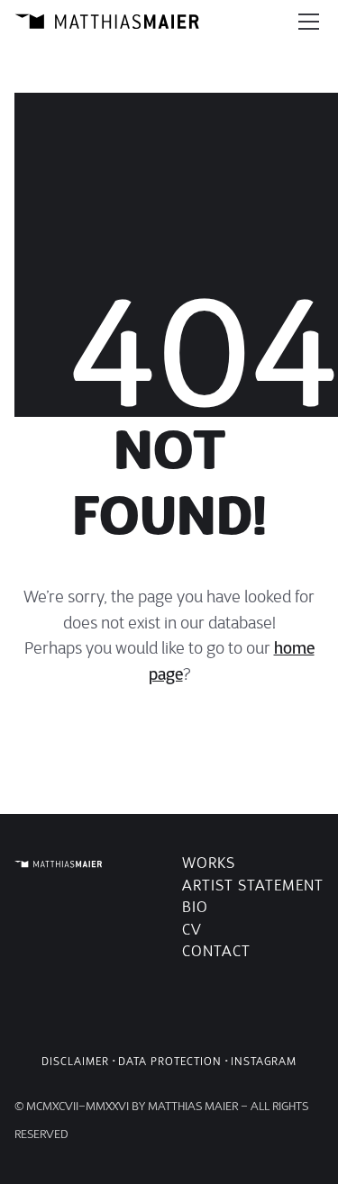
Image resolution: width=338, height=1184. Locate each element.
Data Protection (170, 1061)
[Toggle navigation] (309, 21)
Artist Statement (253, 885)
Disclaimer (75, 1061)
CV (192, 929)
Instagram (264, 1061)
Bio (195, 907)
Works (208, 863)
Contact (216, 951)
